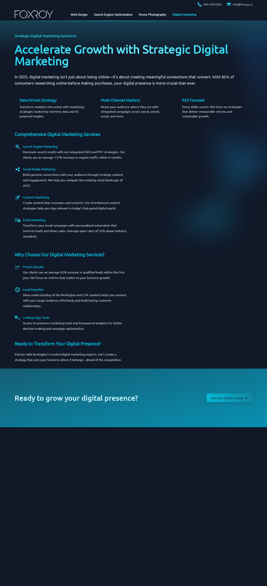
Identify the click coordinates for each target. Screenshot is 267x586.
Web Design (79, 14)
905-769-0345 (212, 4)
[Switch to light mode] (249, 14)
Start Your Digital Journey (227, 398)
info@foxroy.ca (241, 4)
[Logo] (34, 14)
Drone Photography (152, 14)
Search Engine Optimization (113, 14)
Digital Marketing (184, 14)
